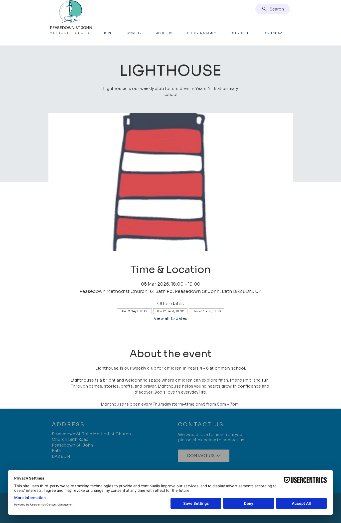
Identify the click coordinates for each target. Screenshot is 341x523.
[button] (203, 456)
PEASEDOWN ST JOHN (71, 27)
